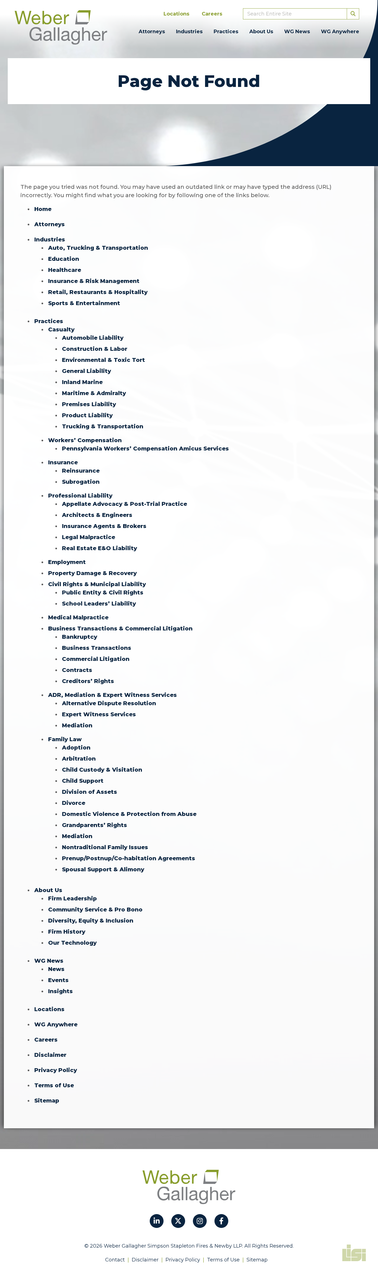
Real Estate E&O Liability (99, 548)
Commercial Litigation (96, 659)
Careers (212, 14)
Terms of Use (54, 1085)
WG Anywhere (340, 32)
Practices (226, 32)
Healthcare (64, 270)
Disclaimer (50, 1055)
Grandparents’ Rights (94, 825)
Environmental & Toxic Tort (103, 360)
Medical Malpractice (78, 617)
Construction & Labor (94, 349)
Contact (115, 1260)
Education (63, 259)
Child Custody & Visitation (102, 769)
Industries (189, 32)
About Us (261, 32)
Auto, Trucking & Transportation (98, 247)
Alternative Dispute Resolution (109, 703)
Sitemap (46, 1100)
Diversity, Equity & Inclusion (90, 920)
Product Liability (87, 415)
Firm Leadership (72, 898)
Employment (67, 562)
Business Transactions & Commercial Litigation (120, 628)
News (56, 969)
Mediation (77, 725)
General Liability (86, 371)
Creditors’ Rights (88, 681)
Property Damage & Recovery (92, 573)
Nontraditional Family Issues (105, 847)
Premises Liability (89, 404)
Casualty (61, 329)
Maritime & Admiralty (94, 393)
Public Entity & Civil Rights (102, 592)
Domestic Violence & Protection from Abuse (129, 814)
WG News (297, 32)
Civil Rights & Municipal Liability (97, 584)
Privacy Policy (55, 1070)
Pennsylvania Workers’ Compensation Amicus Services (145, 448)
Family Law (65, 739)
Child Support (82, 780)
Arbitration (79, 758)
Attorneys (152, 32)
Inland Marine (82, 382)
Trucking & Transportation (102, 426)
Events (58, 980)
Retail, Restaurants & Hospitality (97, 292)
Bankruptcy (79, 636)
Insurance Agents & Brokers (104, 526)
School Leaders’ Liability (99, 603)
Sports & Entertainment (84, 303)
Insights (60, 991)
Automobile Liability (92, 337)
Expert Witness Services (99, 714)
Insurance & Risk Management (93, 281)
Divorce (73, 803)
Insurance (63, 462)
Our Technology (72, 942)
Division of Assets (89, 792)
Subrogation (81, 481)
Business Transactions (96, 648)
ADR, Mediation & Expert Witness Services (112, 695)
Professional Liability (80, 495)
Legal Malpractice (88, 537)
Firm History (66, 931)
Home (42, 209)
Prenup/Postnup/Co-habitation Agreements (128, 858)
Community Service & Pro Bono (95, 909)
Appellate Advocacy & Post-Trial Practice (124, 504)
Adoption (76, 747)
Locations (176, 14)
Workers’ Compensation (85, 440)
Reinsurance (81, 470)
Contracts (77, 670)
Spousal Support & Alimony (103, 869)
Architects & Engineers (97, 515)
